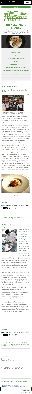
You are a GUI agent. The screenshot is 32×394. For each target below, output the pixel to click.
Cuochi (7, 216)
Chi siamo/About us (16, 52)
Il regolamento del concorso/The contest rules (16, 70)
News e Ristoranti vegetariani (15, 342)
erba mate (25, 142)
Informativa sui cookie (7, 387)
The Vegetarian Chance (16, 26)
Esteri (16, 61)
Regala (27, 2)
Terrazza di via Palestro (6, 218)
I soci (16, 55)
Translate (12, 360)
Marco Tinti (5, 344)
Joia (22, 116)
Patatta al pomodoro (8, 217)
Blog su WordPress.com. (6, 381)
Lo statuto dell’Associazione (16, 58)
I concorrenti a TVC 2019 (16, 64)
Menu (16, 7)
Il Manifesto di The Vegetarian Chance (16, 67)
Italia (16, 73)
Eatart (3, 269)
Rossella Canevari (16, 217)
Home (16, 49)
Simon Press (23, 217)
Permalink (14, 218)
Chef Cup (15, 120)
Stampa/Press (16, 76)
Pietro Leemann (12, 344)
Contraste (8, 118)
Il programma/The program (16, 78)
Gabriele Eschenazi (20, 216)
